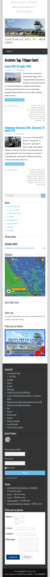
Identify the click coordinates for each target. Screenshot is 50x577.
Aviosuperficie (12, 224)
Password (9, 459)
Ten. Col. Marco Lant (41, 183)
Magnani (38, 120)
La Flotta (10, 217)
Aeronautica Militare (37, 174)
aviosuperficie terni (37, 112)
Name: (9, 516)
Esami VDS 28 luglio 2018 (18, 66)
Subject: (10, 533)
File (8, 408)
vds (43, 120)
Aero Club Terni (39, 106)
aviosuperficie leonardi (36, 110)
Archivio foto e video (15, 427)
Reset (27, 557)
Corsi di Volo (14, 210)
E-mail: (9, 528)
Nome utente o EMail (13, 449)
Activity (10, 386)
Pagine (9, 411)
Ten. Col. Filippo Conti (36, 181)
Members (10, 389)
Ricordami (11, 468)
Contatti (10, 230)
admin (9, 70)
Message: (10, 539)
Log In (9, 497)
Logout (10, 418)
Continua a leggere (14, 100)
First (16, 519)
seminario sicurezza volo (36, 179)
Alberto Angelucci (38, 108)
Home (9, 383)
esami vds (41, 114)
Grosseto (41, 176)
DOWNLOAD (12, 220)
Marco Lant (32, 178)
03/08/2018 (20, 70)
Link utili (10, 227)
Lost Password (11, 478)
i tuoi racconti (12, 106)
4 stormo (33, 170)
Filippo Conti (33, 116)
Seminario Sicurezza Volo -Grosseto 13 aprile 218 (25, 129)
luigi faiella (40, 118)
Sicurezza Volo (15, 213)
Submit (13, 557)
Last (16, 524)
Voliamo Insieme (13, 421)
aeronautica (40, 172)
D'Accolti (32, 114)
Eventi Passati (12, 424)
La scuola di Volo (13, 206)
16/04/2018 (20, 134)
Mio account (11, 415)
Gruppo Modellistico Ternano (18, 504)
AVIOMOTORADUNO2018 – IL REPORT (22, 488)
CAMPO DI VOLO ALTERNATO (18, 392)
